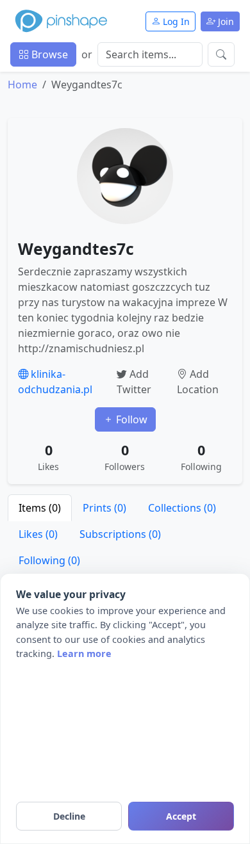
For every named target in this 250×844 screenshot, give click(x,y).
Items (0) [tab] (40, 508)
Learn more (84, 653)
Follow (130, 419)
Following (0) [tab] (49, 560)
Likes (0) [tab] (38, 534)
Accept (181, 816)
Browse (48, 54)
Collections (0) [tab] (182, 508)
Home (22, 84)
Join (224, 21)
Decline (69, 816)
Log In (175, 21)
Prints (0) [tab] (104, 508)
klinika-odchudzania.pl (55, 381)
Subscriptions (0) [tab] (120, 534)
